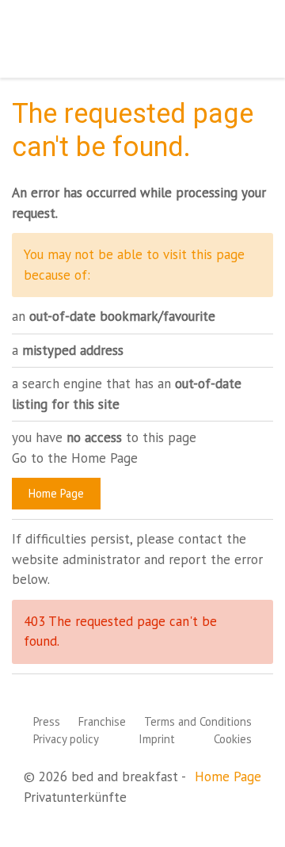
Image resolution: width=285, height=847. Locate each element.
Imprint (157, 738)
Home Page (56, 493)
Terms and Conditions (198, 721)
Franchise (102, 721)
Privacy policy (66, 738)
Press (46, 721)
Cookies (233, 738)
